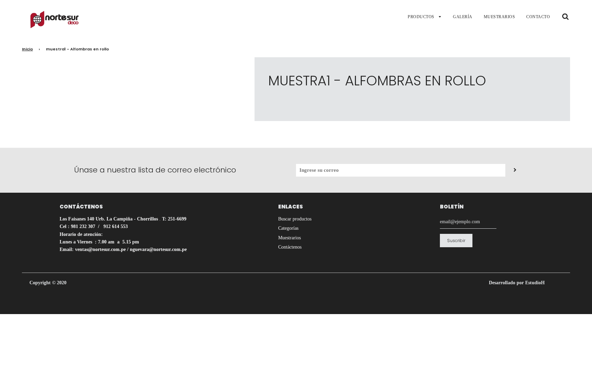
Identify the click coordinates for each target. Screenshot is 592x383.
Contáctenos (289, 247)
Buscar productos (294, 219)
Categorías (288, 228)
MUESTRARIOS (499, 16)
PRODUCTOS (421, 16)
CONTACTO (538, 16)
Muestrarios (289, 237)
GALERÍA (462, 16)
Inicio (27, 49)
